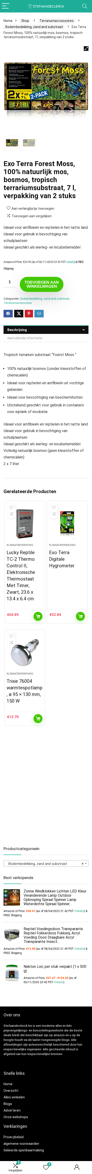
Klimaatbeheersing (20, 545)
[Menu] (5, 6)
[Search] (84, 6)
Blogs (8, 1104)
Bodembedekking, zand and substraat (34, 27)
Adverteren (12, 1110)
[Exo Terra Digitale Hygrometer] (67, 524)
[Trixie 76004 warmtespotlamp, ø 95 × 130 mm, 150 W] (25, 652)
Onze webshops (16, 1117)
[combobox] (46, 863)
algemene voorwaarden (21, 1143)
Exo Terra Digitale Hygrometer (62, 559)
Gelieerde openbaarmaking (24, 1150)
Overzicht (11, 1090)
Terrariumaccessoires (57, 21)
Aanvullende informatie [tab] (24, 338)
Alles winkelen (14, 1097)
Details (70, 262)
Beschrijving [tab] (17, 330)
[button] (86, 48)
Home (8, 21)
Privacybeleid (14, 1137)
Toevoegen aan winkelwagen (42, 284)
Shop (25, 21)
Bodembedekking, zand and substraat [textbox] (45, 864)
